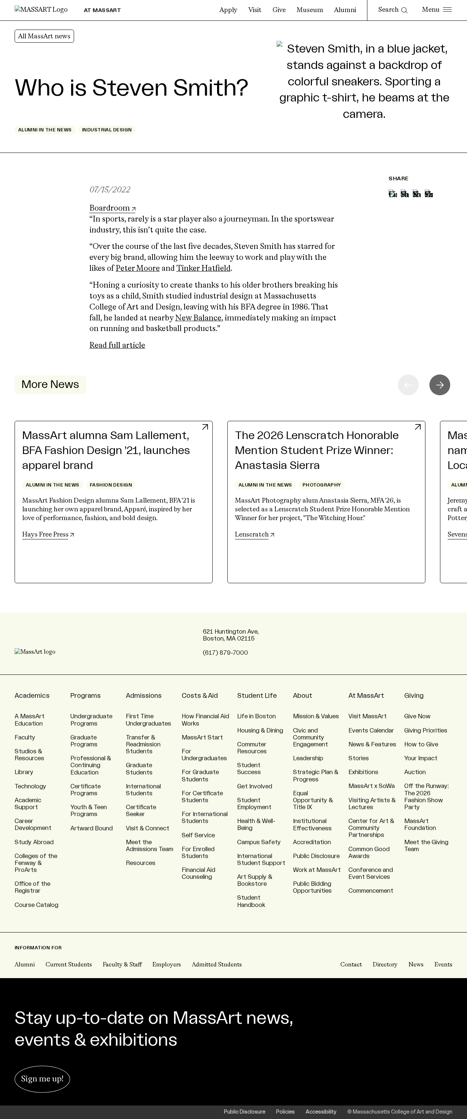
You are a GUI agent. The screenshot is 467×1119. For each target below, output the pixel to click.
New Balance (198, 318)
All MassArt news (44, 36)
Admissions (144, 695)
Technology (30, 786)
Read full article (117, 346)
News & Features (372, 744)
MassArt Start (202, 738)
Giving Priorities (425, 731)
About (302, 695)
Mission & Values (316, 716)
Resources (140, 863)
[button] (439, 384)
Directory (385, 965)
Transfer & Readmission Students (143, 744)
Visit (255, 10)
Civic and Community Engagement (310, 737)
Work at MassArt (317, 870)
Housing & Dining (260, 731)
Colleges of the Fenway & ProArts (36, 863)
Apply (229, 10)
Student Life (257, 695)
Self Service (198, 835)
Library (24, 772)
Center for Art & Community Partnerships (371, 828)
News (416, 965)
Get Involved (254, 786)
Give (279, 10)
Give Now (417, 716)
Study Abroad (34, 842)
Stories (358, 758)
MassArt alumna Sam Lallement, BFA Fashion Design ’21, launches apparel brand (106, 450)
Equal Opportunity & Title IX (313, 800)
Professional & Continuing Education (90, 765)
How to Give (421, 744)
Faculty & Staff (122, 965)
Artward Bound (91, 828)
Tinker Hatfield (203, 269)
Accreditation (312, 842)
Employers (167, 965)
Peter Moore (138, 269)
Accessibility (321, 1112)
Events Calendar (371, 731)
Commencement (370, 891)
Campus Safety (259, 842)
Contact (351, 965)
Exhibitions (363, 772)
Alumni (345, 10)
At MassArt (366, 695)
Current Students (69, 965)
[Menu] (437, 10)
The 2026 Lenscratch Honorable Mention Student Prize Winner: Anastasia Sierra (317, 450)
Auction (415, 772)
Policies (285, 1112)
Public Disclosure (316, 856)
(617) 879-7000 (225, 653)
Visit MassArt (367, 716)
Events (443, 965)
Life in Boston (256, 716)
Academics (32, 695)
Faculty (25, 738)
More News (50, 384)
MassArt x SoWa (371, 786)
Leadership (308, 758)
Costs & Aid (200, 695)
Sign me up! (42, 1079)
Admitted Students (217, 965)
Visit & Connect (147, 828)
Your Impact (420, 758)
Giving (414, 695)
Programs (85, 695)
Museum (310, 10)
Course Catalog (36, 905)
